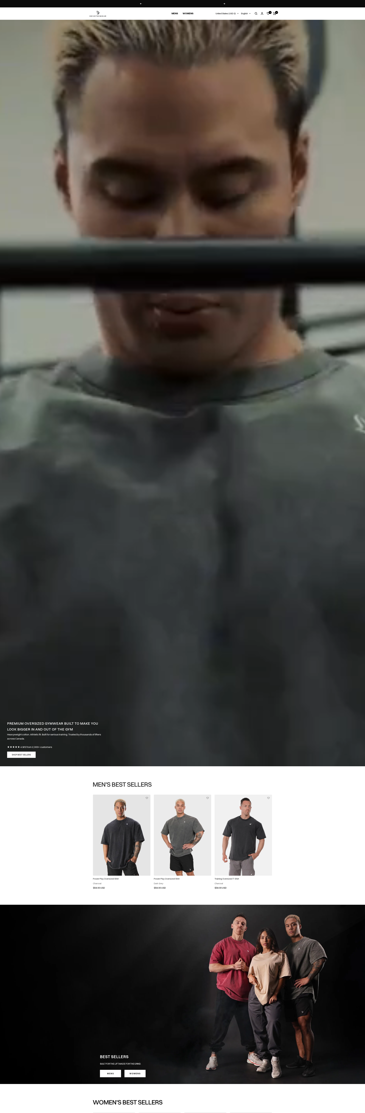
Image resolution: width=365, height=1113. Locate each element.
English (244, 13)
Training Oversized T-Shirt (227, 878)
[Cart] (274, 13)
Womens (135, 1073)
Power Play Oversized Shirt (106, 878)
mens (110, 1073)
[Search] (256, 13)
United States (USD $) (226, 13)
